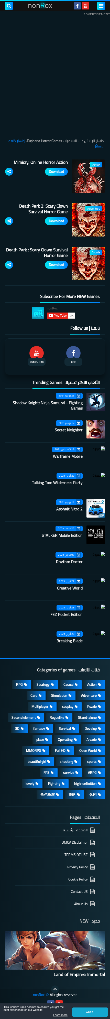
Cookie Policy (78, 879)
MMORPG (33, 750)
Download (56, 171)
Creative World (70, 588)
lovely (30, 783)
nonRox (39, 994)
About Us (81, 903)
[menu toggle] (101, 6)
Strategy (43, 684)
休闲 (93, 794)
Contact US (79, 891)
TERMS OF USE (76, 854)
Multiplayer (39, 706)
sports (92, 761)
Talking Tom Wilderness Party (57, 482)
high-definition (85, 783)
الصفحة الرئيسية (75, 830)
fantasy (39, 728)
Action (92, 684)
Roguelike (57, 717)
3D (17, 728)
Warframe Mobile (68, 456)
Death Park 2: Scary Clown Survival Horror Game (43, 209)
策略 (72, 794)
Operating (65, 739)
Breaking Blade (70, 641)
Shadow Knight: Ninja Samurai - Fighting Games (48, 405)
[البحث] (9, 6)
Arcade (91, 739)
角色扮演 (47, 794)
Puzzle (92, 706)
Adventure (89, 695)
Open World (88, 750)
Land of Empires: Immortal (79, 974)
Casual (68, 684)
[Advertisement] (55, 73)
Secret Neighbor (69, 430)
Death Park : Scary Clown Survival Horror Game (37, 253)
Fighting (54, 783)
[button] (90, 1012)
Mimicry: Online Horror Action (41, 162)
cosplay (67, 706)
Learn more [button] (60, 1014)
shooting (66, 761)
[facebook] (77, 5)
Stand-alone (87, 717)
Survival (65, 728)
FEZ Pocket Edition (66, 614)
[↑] (55, 989)
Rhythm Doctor (69, 561)
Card (33, 695)
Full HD (60, 750)
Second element (24, 717)
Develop (91, 728)
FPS (46, 772)
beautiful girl (37, 761)
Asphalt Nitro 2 (69, 509)
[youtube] (85, 5)
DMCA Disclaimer (75, 842)
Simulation (59, 695)
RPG (19, 684)
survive (68, 772)
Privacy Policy (77, 867)
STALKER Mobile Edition (62, 535)
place (40, 739)
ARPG (92, 772)
